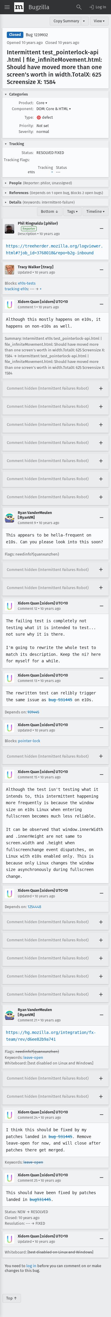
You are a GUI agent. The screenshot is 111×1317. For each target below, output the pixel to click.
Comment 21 (27, 1020)
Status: (27, 152)
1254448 (34, 907)
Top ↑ (11, 1298)
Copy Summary (66, 21)
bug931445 (40, 1199)
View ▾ (99, 21)
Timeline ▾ (95, 211)
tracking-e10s (16, 289)
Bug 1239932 (37, 34)
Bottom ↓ (50, 211)
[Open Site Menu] (7, 7)
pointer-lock (29, 741)
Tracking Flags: (17, 160)
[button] (97, 7)
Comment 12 (27, 609)
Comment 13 (27, 681)
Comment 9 (27, 523)
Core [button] (41, 103)
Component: (22, 109)
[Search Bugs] (79, 7)
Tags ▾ (72, 211)
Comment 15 (27, 777)
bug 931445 (60, 699)
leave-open (33, 1057)
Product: (26, 103)
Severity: (26, 131)
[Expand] (101, 388)
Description (27, 234)
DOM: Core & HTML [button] (53, 109)
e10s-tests (27, 283)
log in (31, 1266)
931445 (33, 712)
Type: (29, 117)
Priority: (26, 125)
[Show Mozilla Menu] (19, 7)
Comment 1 (27, 307)
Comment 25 (28, 1180)
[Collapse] (101, 229)
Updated (25, 272)
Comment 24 (28, 1118)
